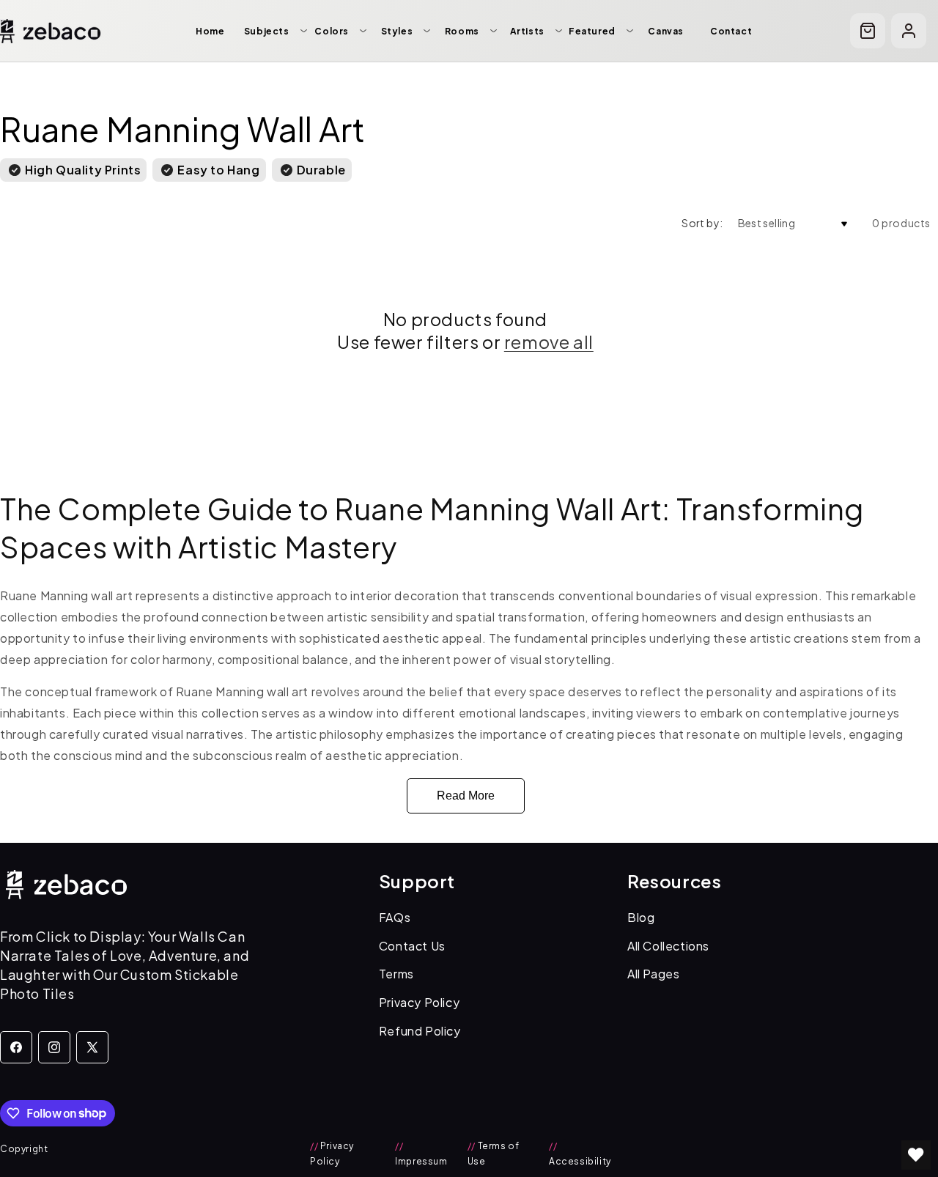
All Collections (668, 945)
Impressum (421, 1153)
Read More (466, 795)
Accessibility (580, 1153)
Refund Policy (420, 1030)
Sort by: (702, 222)
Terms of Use (494, 1153)
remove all (549, 342)
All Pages (653, 973)
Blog (640, 917)
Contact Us (412, 945)
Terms (396, 973)
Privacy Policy (419, 1002)
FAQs (394, 917)
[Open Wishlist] (916, 1155)
